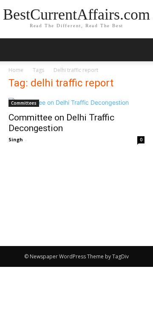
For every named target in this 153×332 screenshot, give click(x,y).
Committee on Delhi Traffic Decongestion (61, 122)
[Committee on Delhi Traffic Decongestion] (76, 102)
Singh (15, 139)
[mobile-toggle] (14, 49)
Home (15, 70)
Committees (24, 103)
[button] (141, 49)
